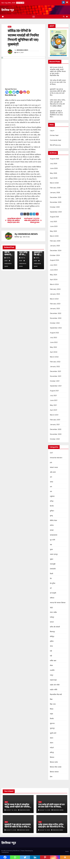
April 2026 (53, 178)
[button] (63, 17)
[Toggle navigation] (33, 16)
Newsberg (28, 850)
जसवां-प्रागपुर (54, 554)
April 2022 (53, 352)
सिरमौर (52, 718)
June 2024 (54, 270)
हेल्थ (51, 776)
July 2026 (53, 163)
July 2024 (53, 265)
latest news (54, 467)
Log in (52, 130)
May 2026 (53, 173)
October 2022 (55, 323)
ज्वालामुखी (52, 564)
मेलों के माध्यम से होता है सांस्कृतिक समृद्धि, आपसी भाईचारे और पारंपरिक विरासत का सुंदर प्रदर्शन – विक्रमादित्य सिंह (58, 71)
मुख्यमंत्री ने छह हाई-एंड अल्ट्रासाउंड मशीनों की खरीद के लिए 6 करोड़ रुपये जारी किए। (18, 826)
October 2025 (55, 207)
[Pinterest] (21, 92)
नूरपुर (51, 607)
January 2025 (55, 246)
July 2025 (53, 221)
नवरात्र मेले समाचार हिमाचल (58, 602)
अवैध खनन (53, 472)
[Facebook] (6, 92)
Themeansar (5, 852)
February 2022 (55, 362)
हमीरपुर (52, 752)
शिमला (51, 709)
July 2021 (53, 395)
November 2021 (55, 376)
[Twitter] (13, 92)
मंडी (51, 651)
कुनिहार (52, 511)
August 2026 (54, 159)
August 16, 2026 (11, 810)
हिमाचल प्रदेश (54, 762)
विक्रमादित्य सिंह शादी (56, 694)
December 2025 (55, 197)
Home (67, 851)
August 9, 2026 (11, 830)
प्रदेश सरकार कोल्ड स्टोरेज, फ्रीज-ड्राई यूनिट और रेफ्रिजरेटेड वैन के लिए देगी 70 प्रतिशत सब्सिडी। (51, 826)
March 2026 (54, 183)
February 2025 (55, 241)
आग (51, 477)
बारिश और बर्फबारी (55, 627)
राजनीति (52, 670)
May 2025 (53, 231)
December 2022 (55, 313)
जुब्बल (51, 559)
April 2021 (53, 410)
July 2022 (53, 337)
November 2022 (55, 318)
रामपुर (51, 675)
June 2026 (54, 168)
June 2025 (54, 226)
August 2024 (54, 260)
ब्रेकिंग (52, 641)
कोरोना (52, 525)
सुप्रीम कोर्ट (53, 733)
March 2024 (54, 284)
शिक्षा (51, 699)
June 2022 (54, 342)
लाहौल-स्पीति (53, 689)
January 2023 (55, 308)
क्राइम (52, 530)
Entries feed (54, 135)
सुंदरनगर (52, 723)
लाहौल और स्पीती (54, 685)
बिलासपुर (52, 631)
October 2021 (54, 381)
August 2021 (54, 391)
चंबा (51, 544)
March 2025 (54, 236)
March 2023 (54, 299)
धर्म (50, 588)
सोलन (51, 738)
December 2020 (55, 429)
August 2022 (54, 333)
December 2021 (55, 371)
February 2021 (55, 420)
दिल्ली (51, 573)
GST (51, 453)
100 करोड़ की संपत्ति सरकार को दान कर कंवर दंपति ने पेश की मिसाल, (58, 82)
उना (51, 486)
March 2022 (54, 357)
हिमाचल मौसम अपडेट (56, 767)
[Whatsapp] (10, 92)
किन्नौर (52, 506)
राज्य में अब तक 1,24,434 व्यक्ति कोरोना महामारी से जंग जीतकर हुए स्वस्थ (31, 220)
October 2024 (55, 255)
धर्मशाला (52, 598)
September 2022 (56, 328)
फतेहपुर (52, 617)
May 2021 (53, 405)
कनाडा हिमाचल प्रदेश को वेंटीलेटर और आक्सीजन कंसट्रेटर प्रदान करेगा (14, 220)
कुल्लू (51, 515)
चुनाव (51, 549)
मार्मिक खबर (53, 660)
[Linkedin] (17, 92)
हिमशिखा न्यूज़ (7, 10)
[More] (28, 92)
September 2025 (56, 212)
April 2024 (53, 279)
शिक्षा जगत (53, 704)
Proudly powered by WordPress (10, 850)
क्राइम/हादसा (53, 535)
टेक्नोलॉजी (53, 569)
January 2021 (55, 424)
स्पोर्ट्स (52, 747)
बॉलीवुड (52, 636)
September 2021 (56, 386)
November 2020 (56, 434)
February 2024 (55, 289)
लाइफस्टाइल (53, 680)
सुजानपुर (52, 728)
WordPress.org (55, 145)
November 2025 (55, 202)
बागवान (52, 622)
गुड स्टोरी (52, 540)
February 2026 (55, 188)
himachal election (56, 457)
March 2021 (54, 415)
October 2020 (55, 439)
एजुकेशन (52, 496)
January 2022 (55, 366)
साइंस (51, 714)
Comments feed (55, 140)
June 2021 (53, 400)
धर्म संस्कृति (53, 593)
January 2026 (55, 192)
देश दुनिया (52, 583)
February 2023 (55, 304)
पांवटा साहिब (53, 612)
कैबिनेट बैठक (53, 520)
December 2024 (55, 250)
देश (51, 578)
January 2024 (55, 294)
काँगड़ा (52, 501)
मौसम (51, 665)
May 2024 (53, 275)
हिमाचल (9, 26)
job (51, 462)
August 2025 (54, 217)
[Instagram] (24, 92)
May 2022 (53, 347)
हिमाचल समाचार (54, 772)
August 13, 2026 (45, 810)
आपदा (51, 482)
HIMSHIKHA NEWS (22, 50)
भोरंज (51, 646)
